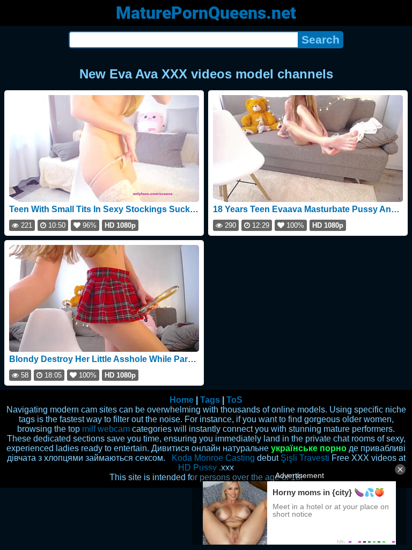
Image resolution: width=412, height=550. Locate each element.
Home (182, 399)
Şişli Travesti (305, 457)
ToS (234, 399)
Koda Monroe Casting (213, 457)
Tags (210, 399)
